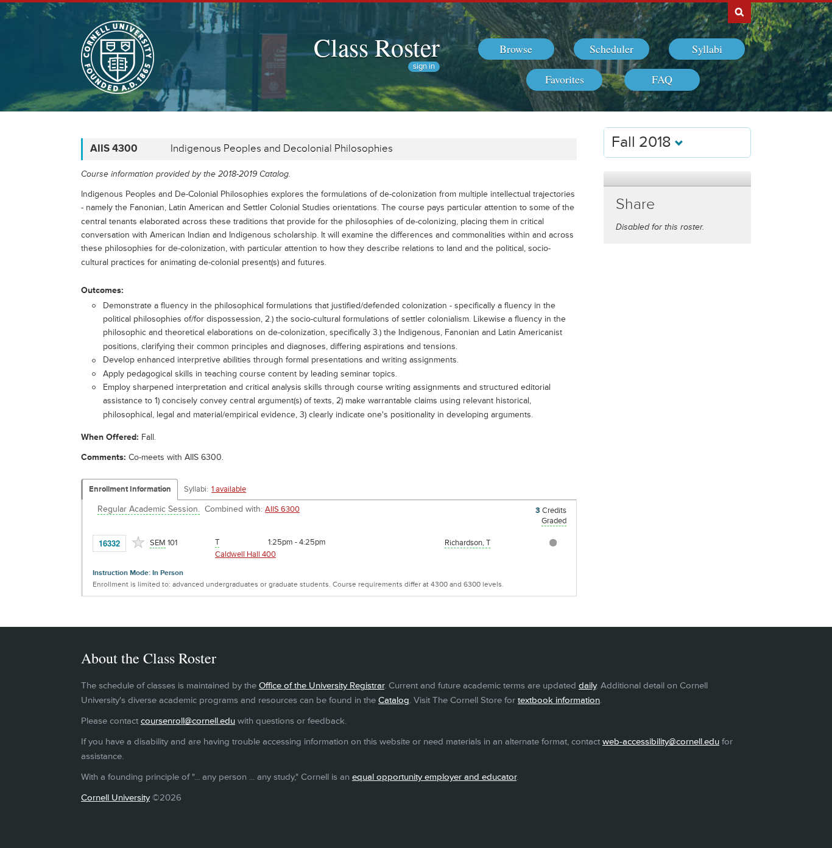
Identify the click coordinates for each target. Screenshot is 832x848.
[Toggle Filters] (677, 178)
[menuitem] (516, 49)
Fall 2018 (643, 142)
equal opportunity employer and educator (434, 777)
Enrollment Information (130, 489)
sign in (424, 66)
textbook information (559, 700)
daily (587, 685)
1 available (228, 489)
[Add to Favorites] (138, 542)
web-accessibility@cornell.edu (660, 741)
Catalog (393, 700)
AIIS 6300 (282, 509)
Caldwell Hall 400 (245, 554)
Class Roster (377, 47)
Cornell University (115, 798)
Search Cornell (739, 11)
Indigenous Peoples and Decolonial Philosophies (282, 149)
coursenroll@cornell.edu (188, 721)
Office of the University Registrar (321, 685)
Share (635, 204)
